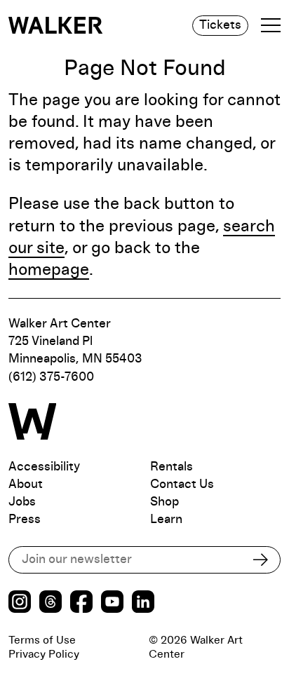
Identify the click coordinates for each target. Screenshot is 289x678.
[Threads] (50, 603)
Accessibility (44, 467)
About (25, 484)
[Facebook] (81, 603)
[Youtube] (112, 603)
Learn (166, 519)
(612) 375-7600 (51, 377)
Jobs (22, 502)
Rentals (171, 467)
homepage (48, 270)
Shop (164, 502)
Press (24, 519)
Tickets (220, 25)
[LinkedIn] (143, 603)
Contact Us (182, 484)
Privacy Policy (43, 654)
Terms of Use (42, 640)
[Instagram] (19, 603)
